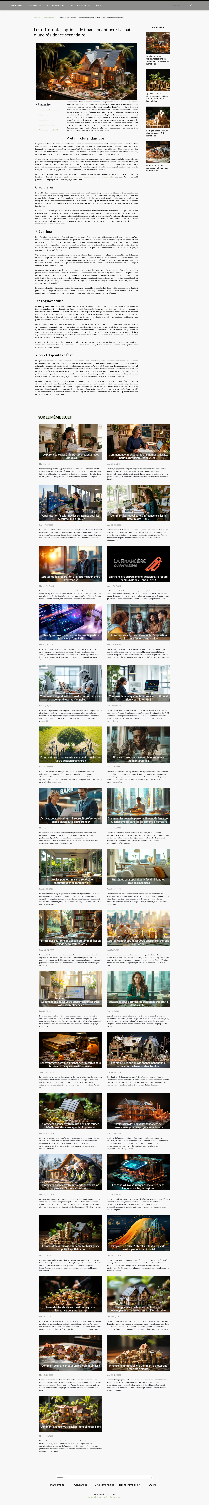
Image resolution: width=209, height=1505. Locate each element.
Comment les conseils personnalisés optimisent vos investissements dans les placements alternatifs (138, 820)
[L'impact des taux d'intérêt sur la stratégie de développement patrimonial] (138, 1233)
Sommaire (44, 104)
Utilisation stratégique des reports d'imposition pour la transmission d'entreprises (138, 636)
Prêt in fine (43, 120)
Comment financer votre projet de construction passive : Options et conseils (70, 1186)
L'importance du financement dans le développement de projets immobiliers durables (138, 1308)
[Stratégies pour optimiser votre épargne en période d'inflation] (138, 928)
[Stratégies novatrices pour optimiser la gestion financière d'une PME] (70, 622)
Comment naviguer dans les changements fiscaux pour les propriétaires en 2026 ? (138, 456)
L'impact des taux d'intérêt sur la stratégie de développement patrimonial (138, 1247)
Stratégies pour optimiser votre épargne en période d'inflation (138, 942)
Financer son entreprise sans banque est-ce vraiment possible (138, 759)
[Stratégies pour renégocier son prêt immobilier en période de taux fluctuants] (70, 928)
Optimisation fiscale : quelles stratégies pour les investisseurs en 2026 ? (70, 517)
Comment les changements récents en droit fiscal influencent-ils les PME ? (138, 697)
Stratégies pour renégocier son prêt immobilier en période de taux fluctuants (71, 942)
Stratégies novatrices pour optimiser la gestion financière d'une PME (71, 636)
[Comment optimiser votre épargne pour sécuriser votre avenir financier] (70, 989)
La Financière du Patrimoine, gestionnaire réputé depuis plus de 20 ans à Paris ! (138, 578)
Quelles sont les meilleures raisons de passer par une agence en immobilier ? (157, 60)
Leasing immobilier (47, 125)
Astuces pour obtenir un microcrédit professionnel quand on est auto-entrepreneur (70, 820)
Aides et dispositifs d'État (49, 130)
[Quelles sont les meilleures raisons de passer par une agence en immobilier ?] (158, 43)
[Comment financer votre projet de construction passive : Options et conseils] (70, 1172)
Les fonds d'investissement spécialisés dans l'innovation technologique (138, 1186)
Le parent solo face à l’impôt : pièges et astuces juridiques (71, 456)
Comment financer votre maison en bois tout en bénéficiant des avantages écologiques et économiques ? (70, 1127)
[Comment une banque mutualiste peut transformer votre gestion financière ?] (70, 744)
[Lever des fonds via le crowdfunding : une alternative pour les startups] (70, 1294)
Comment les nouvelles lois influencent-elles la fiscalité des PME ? (138, 517)
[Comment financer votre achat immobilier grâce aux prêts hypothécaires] (70, 1233)
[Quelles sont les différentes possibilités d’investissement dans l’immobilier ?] (158, 80)
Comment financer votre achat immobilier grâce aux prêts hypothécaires (71, 1247)
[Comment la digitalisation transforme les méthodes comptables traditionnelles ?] (70, 683)
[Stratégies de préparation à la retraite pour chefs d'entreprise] (70, 564)
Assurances (35, 5)
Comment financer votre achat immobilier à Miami (70, 1426)
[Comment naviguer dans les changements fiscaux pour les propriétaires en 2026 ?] (138, 441)
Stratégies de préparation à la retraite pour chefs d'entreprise (70, 578)
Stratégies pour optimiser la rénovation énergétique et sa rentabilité (70, 881)
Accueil (37, 18)
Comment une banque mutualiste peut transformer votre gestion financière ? (70, 759)
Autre (99, 5)
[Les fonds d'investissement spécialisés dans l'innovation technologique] (138, 1172)
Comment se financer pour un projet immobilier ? (70, 1365)
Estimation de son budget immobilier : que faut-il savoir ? (157, 168)
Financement (16, 5)
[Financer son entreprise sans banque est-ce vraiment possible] (138, 744)
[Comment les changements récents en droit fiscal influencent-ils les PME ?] (138, 683)
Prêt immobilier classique (49, 110)
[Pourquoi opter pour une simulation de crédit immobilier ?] (158, 117)
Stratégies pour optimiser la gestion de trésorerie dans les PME (138, 1003)
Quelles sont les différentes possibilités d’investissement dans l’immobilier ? (157, 97)
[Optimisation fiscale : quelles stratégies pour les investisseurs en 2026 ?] (70, 502)
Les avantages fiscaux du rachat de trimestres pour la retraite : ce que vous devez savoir (70, 1064)
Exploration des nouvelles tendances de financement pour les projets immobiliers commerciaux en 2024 (138, 1127)
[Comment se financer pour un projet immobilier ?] (70, 1352)
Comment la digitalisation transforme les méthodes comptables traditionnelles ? (71, 697)
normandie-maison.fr (97, 1497)
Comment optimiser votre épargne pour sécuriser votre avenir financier (70, 1003)
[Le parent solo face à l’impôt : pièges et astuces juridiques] (70, 441)
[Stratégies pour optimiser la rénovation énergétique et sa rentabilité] (70, 866)
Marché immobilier (80, 5)
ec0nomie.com (115, 1497)
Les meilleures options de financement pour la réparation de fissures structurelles (138, 1064)
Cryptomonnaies (55, 5)
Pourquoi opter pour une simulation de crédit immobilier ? (157, 133)
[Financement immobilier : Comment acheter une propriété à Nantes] (138, 1352)
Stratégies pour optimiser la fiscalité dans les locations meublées (138, 881)
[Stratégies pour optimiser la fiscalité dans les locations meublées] (138, 866)
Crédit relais (44, 115)
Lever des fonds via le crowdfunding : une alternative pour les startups (70, 1308)
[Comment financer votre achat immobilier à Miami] (70, 1414)
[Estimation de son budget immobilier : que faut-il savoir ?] (158, 152)
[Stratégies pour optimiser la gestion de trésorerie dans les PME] (138, 989)
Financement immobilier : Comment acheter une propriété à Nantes (138, 1367)
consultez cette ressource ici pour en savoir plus (92, 177)
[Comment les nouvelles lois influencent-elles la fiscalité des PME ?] (138, 502)
